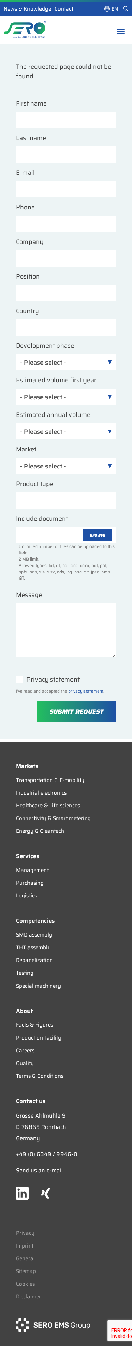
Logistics (26, 895)
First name (31, 103)
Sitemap (26, 1271)
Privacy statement (53, 679)
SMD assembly (34, 935)
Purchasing (30, 883)
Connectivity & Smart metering (53, 818)
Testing (24, 973)
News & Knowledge (27, 9)
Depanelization (34, 960)
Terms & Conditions (39, 1076)
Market (26, 449)
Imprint (24, 1246)
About (24, 1011)
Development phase (45, 346)
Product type (35, 484)
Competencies (35, 920)
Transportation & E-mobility (50, 780)
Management (32, 870)
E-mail (25, 173)
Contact (64, 9)
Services (27, 856)
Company (30, 242)
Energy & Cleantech (40, 831)
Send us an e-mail (39, 1170)
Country (27, 311)
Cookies (25, 1284)
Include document (42, 519)
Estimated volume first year (56, 380)
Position (28, 276)
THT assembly (33, 947)
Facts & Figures (34, 1025)
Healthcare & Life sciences (48, 805)
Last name (31, 138)
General (25, 1258)
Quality (25, 1063)
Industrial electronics (41, 793)
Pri (19, 1233)
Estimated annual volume (53, 415)
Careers (25, 1050)
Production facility (38, 1038)
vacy (28, 1233)
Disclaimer (28, 1296)
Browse (97, 535)
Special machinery (38, 986)
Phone (25, 207)
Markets (27, 766)
